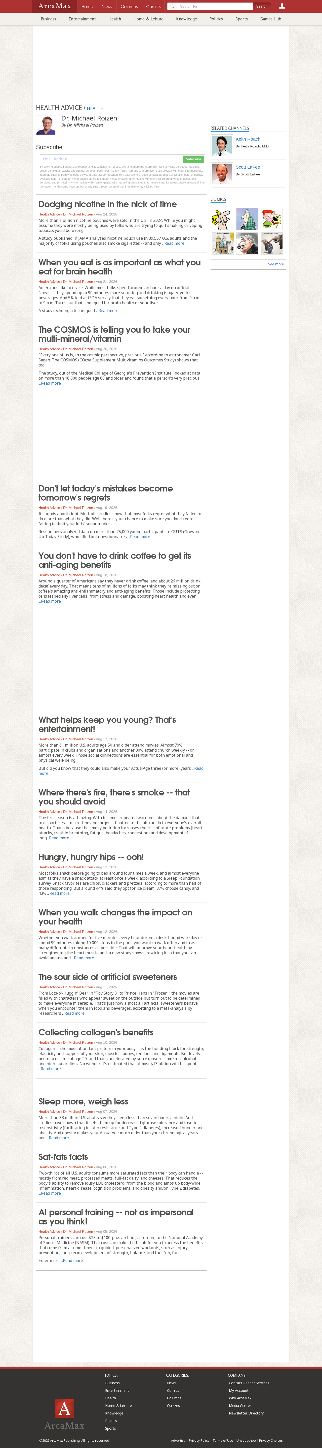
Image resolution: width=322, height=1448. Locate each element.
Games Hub (270, 19)
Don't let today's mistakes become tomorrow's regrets (105, 492)
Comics (173, 1390)
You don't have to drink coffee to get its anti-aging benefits (114, 559)
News (171, 1382)
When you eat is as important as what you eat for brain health (119, 266)
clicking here (151, 186)
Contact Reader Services (249, 1382)
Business (48, 19)
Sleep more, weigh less (83, 1100)
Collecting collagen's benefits (95, 1031)
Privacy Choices (271, 1440)
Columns (174, 1398)
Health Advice (49, 214)
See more (276, 264)
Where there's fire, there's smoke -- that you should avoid (114, 796)
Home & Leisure (149, 19)
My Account (239, 1390)
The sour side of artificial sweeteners (107, 975)
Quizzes (173, 1405)
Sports (241, 19)
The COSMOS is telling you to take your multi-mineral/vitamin (114, 333)
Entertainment (82, 19)
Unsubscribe (246, 1440)
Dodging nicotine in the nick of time (107, 203)
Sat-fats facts (63, 1155)
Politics (216, 19)
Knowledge (186, 19)
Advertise (178, 1440)
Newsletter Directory (246, 1413)
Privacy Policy (199, 1440)
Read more (174, 243)
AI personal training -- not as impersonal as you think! (115, 1216)
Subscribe (193, 159)
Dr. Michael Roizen (78, 214)
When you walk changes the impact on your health (115, 916)
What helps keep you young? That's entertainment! (107, 723)
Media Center (240, 1405)
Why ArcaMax (240, 1398)
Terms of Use (223, 1440)
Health (114, 19)
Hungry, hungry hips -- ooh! (91, 855)
